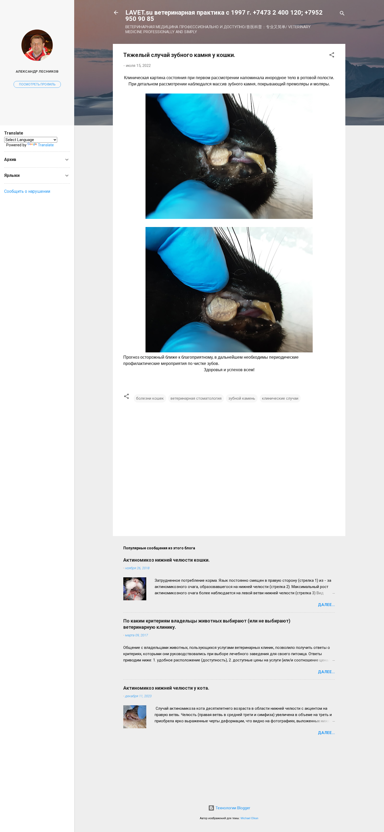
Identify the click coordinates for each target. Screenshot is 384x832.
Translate (46, 145)
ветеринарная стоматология (196, 398)
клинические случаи (280, 398)
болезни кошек (150, 398)
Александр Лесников (37, 71)
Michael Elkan (249, 818)
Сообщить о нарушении (27, 191)
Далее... (326, 604)
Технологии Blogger (232, 808)
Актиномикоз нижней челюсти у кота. (166, 688)
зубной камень (241, 398)
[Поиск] (342, 14)
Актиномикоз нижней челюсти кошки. (166, 560)
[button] (332, 56)
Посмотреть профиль (37, 84)
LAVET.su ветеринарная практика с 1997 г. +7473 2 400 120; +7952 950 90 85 (224, 15)
